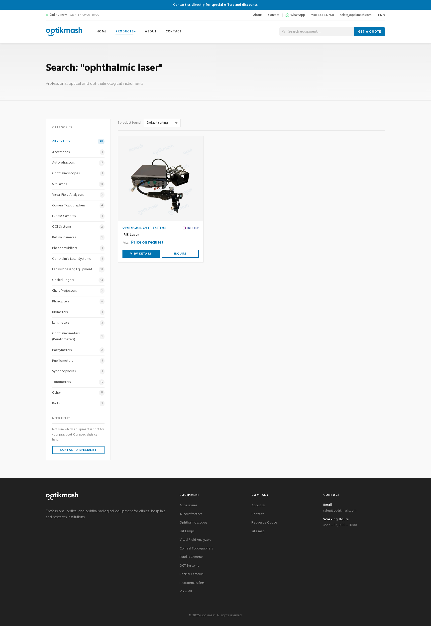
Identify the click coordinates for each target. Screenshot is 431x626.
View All (186, 591)
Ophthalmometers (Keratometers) (77, 336)
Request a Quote (264, 523)
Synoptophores (77, 371)
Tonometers (77, 382)
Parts (77, 403)
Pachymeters (77, 350)
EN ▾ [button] (381, 15)
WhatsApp (297, 15)
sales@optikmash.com (356, 15)
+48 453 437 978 (322, 15)
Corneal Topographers (77, 205)
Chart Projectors (77, 291)
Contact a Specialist (78, 449)
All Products (77, 141)
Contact (273, 15)
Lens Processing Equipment (77, 269)
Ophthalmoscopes (77, 173)
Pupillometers (77, 361)
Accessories (77, 152)
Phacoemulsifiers (77, 248)
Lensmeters (77, 323)
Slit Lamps (77, 184)
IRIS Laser (130, 235)
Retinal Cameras (77, 237)
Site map (258, 531)
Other (77, 393)
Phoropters (77, 301)
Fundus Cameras (77, 216)
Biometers (77, 312)
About (257, 15)
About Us (258, 505)
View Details (141, 253)
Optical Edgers (77, 280)
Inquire (180, 253)
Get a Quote (369, 31)
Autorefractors (77, 163)
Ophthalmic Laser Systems (77, 259)
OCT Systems (77, 227)
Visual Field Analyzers (77, 195)
